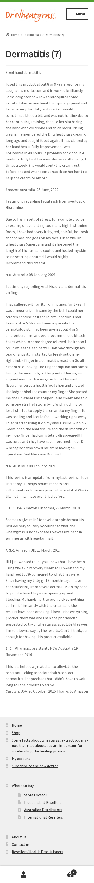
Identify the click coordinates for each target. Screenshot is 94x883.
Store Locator (35, 795)
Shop (16, 732)
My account (21, 758)
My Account (23, 875)
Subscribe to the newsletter (35, 765)
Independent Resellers (42, 802)
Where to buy (23, 785)
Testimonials (32, 35)
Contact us (21, 844)
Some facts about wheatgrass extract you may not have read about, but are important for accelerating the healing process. (50, 745)
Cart (60, 870)
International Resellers (43, 817)
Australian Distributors (43, 809)
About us (19, 837)
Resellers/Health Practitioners (37, 851)
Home (15, 35)
